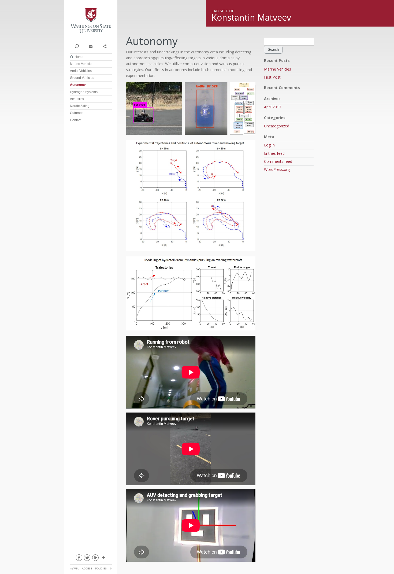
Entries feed (274, 153)
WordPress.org (277, 169)
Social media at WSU (103, 558)
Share (104, 46)
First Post (272, 77)
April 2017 (272, 106)
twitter (87, 558)
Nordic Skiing (80, 106)
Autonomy (78, 85)
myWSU (74, 568)
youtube (95, 558)
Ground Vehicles (82, 78)
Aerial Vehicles (81, 71)
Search (77, 46)
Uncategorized (276, 125)
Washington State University (90, 21)
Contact (90, 46)
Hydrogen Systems (84, 92)
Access (87, 568)
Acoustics (77, 99)
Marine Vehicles (81, 64)
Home (79, 57)
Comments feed (278, 161)
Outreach (76, 113)
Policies (101, 568)
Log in (269, 145)
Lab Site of (222, 10)
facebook (78, 558)
